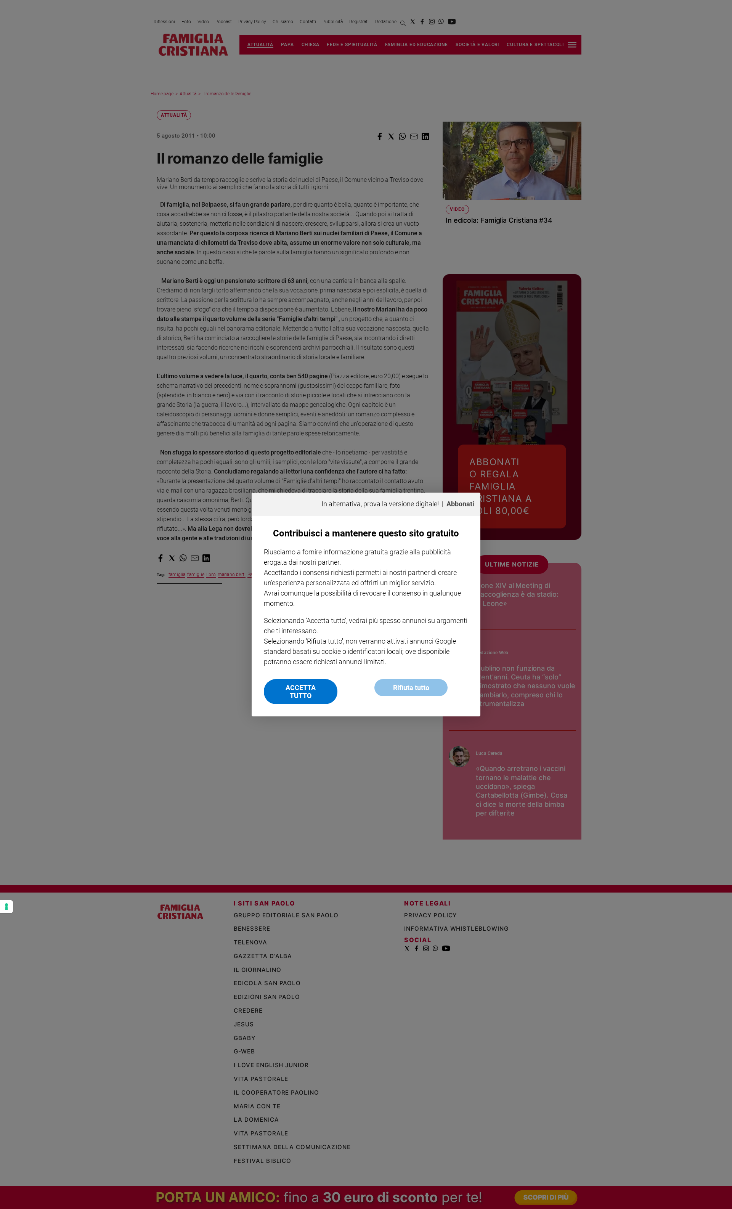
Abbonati (460, 504)
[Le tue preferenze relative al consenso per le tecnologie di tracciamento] (6, 906)
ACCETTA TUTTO (301, 692)
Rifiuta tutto (411, 688)
